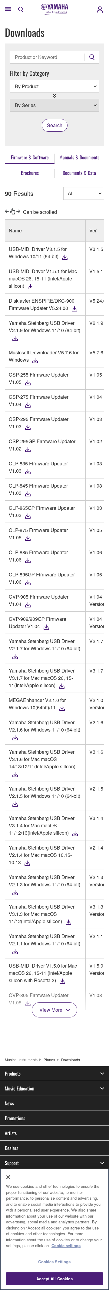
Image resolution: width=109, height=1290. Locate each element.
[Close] (8, 1177)
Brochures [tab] (30, 172)
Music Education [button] (19, 1088)
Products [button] (13, 1073)
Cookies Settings (54, 1261)
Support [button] (12, 1163)
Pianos (49, 1059)
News (9, 1103)
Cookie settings (66, 1245)
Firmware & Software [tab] (30, 157)
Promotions (15, 1118)
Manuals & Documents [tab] (79, 157)
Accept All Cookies (54, 1278)
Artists (11, 1133)
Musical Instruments (21, 1059)
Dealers (11, 1148)
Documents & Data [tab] (79, 172)
